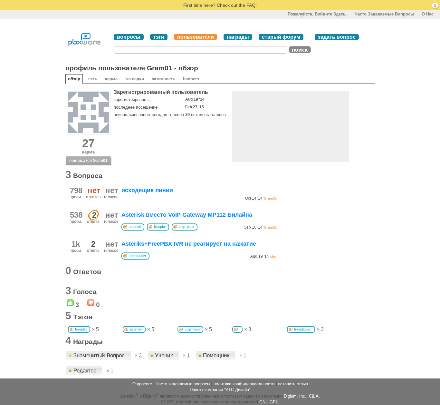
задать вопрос (337, 37)
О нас (428, 14)
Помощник (214, 355)
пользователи (195, 37)
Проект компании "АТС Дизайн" (220, 389)
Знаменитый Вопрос (97, 355)
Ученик (162, 355)
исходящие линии (147, 190)
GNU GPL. (269, 402)
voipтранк (186, 227)
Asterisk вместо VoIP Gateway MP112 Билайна (186, 215)
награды (238, 37)
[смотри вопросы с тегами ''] (237, 329)
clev (273, 256)
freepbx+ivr (137, 256)
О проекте (142, 383)
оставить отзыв (293, 383)
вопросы (128, 37)
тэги (158, 37)
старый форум (281, 37)
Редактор (83, 371)
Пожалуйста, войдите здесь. (317, 14)
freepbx (160, 227)
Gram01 (270, 198)
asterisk (135, 227)
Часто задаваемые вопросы (384, 14)
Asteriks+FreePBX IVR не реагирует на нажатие (188, 244)
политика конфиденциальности (244, 383)
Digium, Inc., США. (302, 396)
